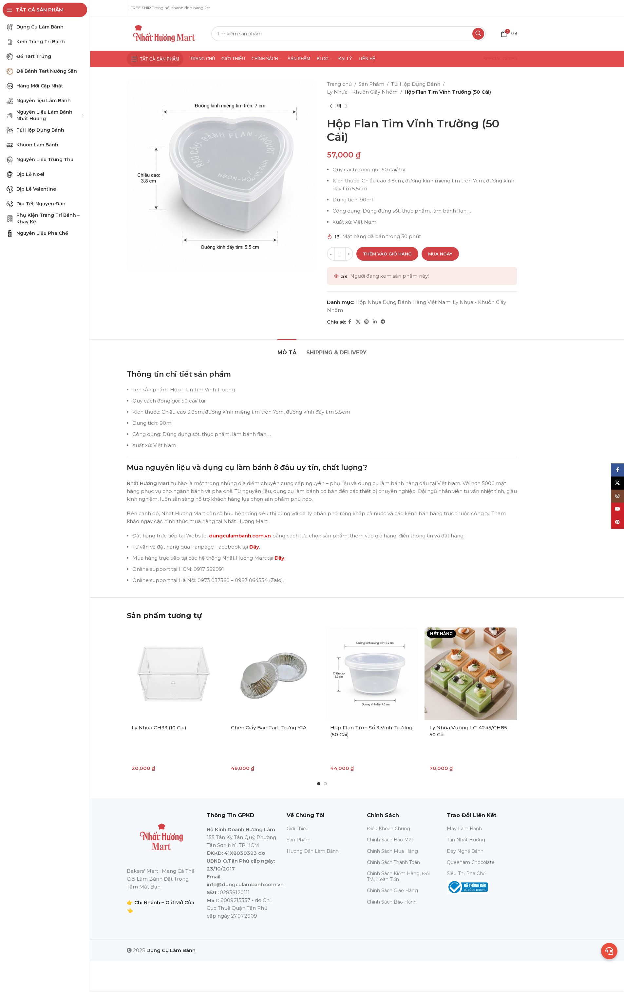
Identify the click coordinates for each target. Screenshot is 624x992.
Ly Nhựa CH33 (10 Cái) (159, 727)
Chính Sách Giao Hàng (392, 890)
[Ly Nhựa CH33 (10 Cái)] (173, 673)
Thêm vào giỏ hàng (387, 253)
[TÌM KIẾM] (478, 34)
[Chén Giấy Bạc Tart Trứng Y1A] (272, 673)
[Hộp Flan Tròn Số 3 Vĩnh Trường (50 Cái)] (371, 673)
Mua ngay (440, 253)
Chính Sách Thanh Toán (393, 862)
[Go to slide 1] (318, 783)
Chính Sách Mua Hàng (392, 851)
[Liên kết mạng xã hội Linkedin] (375, 321)
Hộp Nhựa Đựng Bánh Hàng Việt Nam (402, 302)
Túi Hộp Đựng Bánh (415, 84)
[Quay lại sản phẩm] (339, 106)
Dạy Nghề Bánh (465, 851)
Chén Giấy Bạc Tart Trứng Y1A (269, 727)
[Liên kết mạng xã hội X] (358, 321)
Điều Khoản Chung (388, 829)
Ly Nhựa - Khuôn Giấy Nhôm (362, 92)
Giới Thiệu (298, 829)
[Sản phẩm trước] (331, 106)
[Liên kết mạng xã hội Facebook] (350, 321)
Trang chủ (339, 84)
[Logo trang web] (164, 33)
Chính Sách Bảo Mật (390, 840)
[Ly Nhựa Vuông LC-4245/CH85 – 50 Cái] (471, 673)
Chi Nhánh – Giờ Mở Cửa (164, 902)
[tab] (286, 349)
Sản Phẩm (371, 84)
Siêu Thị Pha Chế (466, 873)
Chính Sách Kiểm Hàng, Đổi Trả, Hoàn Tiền (398, 876)
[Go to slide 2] (325, 783)
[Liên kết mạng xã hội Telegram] (383, 321)
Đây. (254, 547)
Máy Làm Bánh (464, 829)
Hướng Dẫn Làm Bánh (313, 851)
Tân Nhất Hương (466, 840)
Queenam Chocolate (471, 862)
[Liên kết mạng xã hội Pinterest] (366, 321)
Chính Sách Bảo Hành (392, 902)
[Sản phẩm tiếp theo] (346, 106)
